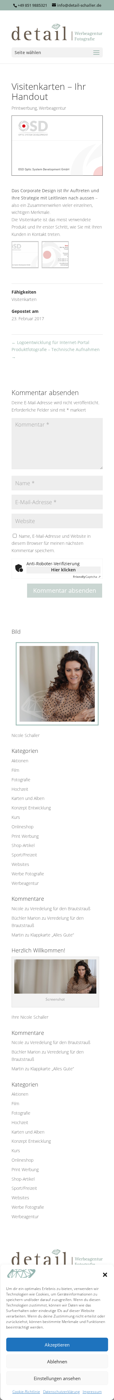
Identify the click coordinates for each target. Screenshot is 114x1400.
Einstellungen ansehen (57, 1378)
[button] (105, 1275)
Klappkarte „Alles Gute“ (52, 935)
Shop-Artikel (23, 845)
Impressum (92, 1391)
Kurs (16, 817)
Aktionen (20, 761)
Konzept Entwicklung (31, 808)
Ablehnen (57, 1361)
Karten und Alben (28, 798)
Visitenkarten (24, 299)
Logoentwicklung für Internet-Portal (50, 342)
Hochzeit (20, 789)
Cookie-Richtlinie (26, 1391)
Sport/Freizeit (24, 855)
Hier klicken (63, 570)
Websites (20, 864)
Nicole (17, 908)
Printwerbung (24, 108)
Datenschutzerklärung (61, 1391)
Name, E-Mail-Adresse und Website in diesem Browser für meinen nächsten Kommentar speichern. (51, 543)
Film (15, 770)
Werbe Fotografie (28, 874)
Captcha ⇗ (87, 576)
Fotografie (21, 779)
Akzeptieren (57, 1345)
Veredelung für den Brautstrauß (60, 908)
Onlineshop (22, 827)
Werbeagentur (52, 108)
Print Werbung (25, 836)
